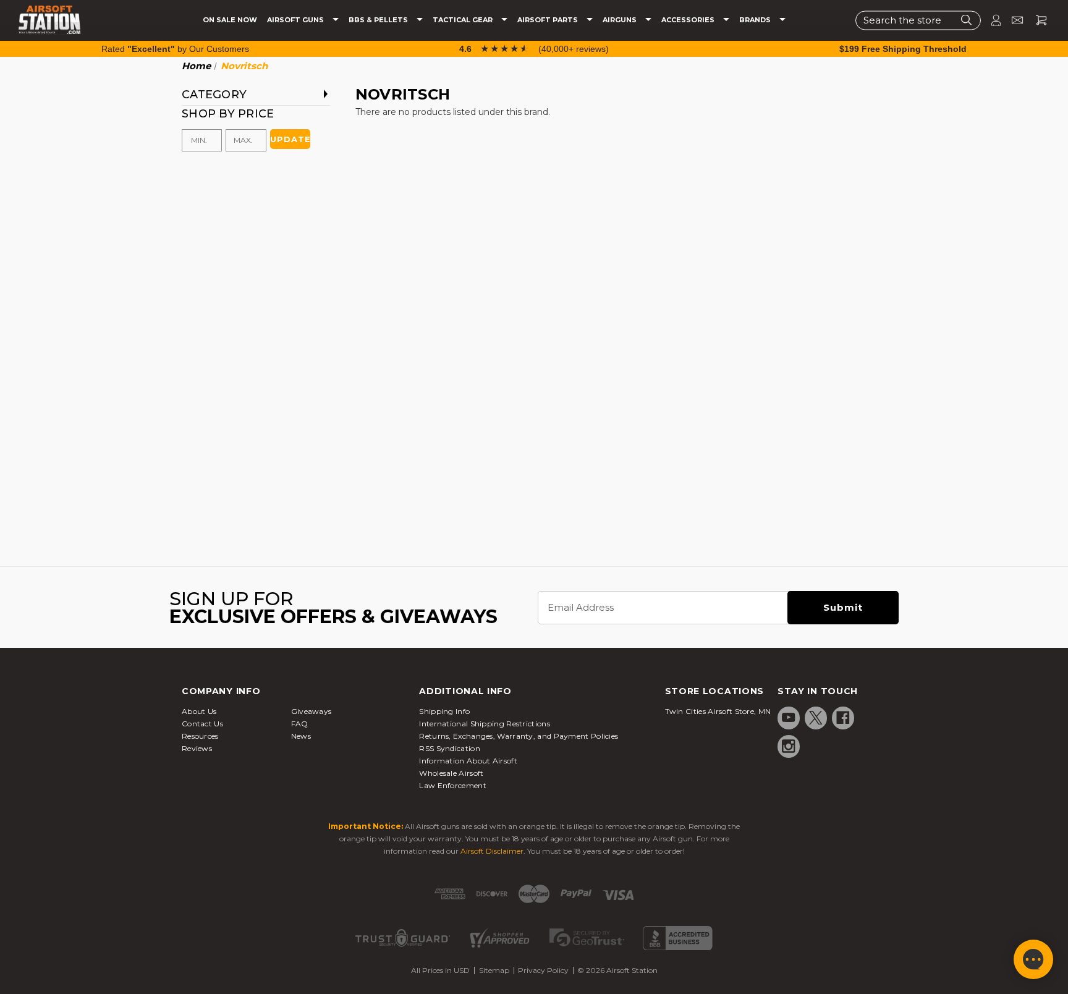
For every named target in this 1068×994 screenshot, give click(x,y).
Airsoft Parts (548, 20)
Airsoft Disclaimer (491, 851)
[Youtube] (789, 718)
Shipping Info (444, 711)
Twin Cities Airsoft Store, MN (718, 711)
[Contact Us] (1012, 20)
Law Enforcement (452, 785)
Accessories (688, 20)
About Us (199, 711)
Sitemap (494, 970)
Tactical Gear (463, 20)
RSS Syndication (449, 748)
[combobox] (918, 20)
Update (290, 139)
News (301, 736)
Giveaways (311, 711)
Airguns (620, 20)
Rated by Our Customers (175, 49)
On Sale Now (230, 20)
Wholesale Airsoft (451, 773)
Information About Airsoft (468, 760)
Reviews (197, 748)
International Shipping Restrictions (484, 723)
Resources (200, 736)
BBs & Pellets (379, 20)
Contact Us (202, 723)
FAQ (299, 723)
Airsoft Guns (296, 20)
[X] (816, 718)
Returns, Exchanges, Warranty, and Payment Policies (518, 736)
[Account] (991, 20)
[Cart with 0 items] (1036, 20)
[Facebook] (843, 718)
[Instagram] (789, 746)
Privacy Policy (543, 970)
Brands (756, 20)
